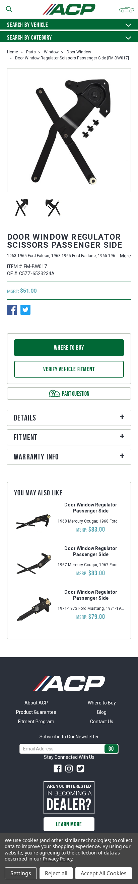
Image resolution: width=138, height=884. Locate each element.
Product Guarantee (36, 712)
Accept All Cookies (104, 873)
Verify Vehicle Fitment (69, 369)
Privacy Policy (57, 858)
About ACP (36, 702)
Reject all (56, 873)
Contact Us (101, 721)
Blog (102, 712)
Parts (31, 52)
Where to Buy (102, 702)
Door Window (79, 52)
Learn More (69, 824)
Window (51, 52)
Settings (20, 873)
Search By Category (29, 37)
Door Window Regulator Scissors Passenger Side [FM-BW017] (72, 58)
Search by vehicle (27, 24)
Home (12, 52)
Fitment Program (36, 721)
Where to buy (69, 347)
